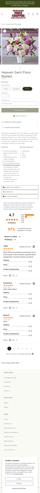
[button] (29, 14)
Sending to (8, 100)
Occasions (7, 382)
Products (7, 386)
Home (3, 24)
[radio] (29, 215)
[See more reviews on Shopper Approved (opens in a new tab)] (17, 276)
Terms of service (9, 450)
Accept (19, 479)
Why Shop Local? (10, 428)
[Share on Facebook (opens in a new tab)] (10, 276)
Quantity (4, 93)
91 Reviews (14, 223)
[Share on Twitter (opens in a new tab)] (13, 275)
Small (5, 89)
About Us (7, 391)
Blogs (6, 407)
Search (6, 403)
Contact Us (7, 423)
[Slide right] (24, 68)
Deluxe (27, 89)
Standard (16, 89)
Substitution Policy (10, 445)
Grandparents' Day (10, 378)
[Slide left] (16, 68)
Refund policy (8, 441)
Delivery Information (11, 432)
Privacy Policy (18, 474)
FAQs (6, 419)
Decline (19, 483)
